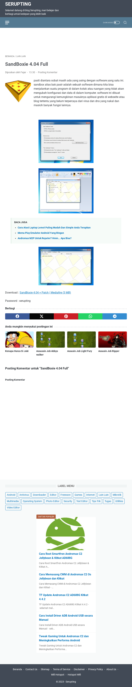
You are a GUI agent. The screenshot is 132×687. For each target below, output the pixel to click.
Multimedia (13, 501)
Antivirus (24, 494)
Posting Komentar (47, 72)
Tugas (108, 501)
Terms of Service (61, 669)
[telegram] (114, 316)
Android (11, 494)
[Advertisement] (67, 40)
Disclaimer (79, 669)
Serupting (18, 4)
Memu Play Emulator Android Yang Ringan (41, 233)
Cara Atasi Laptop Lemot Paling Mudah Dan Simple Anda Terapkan (54, 227)
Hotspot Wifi (74, 674)
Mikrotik (117, 494)
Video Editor (13, 507)
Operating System (32, 501)
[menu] (9, 22)
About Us (111, 669)
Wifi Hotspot (57, 674)
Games (78, 494)
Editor (53, 494)
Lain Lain (104, 494)
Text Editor (82, 501)
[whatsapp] (90, 316)
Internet (90, 494)
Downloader (39, 494)
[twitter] (42, 316)
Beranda (17, 669)
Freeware (65, 494)
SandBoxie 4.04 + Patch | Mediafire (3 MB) (45, 292)
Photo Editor (52, 501)
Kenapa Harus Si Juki (17, 351)
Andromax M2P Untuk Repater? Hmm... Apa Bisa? (45, 238)
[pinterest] (66, 316)
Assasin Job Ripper (108, 351)
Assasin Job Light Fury (79, 351)
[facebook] (17, 316)
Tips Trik (96, 501)
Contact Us (31, 669)
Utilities (119, 501)
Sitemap (45, 669)
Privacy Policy (95, 669)
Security (68, 501)
